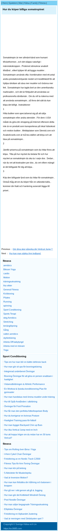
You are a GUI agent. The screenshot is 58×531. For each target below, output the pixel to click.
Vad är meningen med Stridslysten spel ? (23, 518)
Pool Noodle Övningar (14, 500)
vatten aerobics (10, 334)
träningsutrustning (12, 281)
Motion (6, 277)
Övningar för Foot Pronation (17, 406)
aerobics (7, 265)
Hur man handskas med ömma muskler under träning (29, 397)
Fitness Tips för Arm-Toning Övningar (22, 463)
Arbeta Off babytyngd (13, 342)
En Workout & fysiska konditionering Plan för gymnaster (25, 390)
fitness (42, 3)
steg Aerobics (9, 318)
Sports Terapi (9, 314)
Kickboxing (8, 293)
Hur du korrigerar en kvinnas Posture (21, 416)
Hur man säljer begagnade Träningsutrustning (26, 504)
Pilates (6, 298)
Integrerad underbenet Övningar (19, 371)
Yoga (5, 350)
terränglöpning (10, 326)
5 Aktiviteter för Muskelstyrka (17, 473)
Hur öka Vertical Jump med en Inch (20, 430)
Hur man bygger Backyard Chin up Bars (23, 425)
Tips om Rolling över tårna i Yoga (20, 449)
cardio (6, 273)
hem (4, 3)
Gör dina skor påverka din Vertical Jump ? (33, 249)
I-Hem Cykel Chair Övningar (17, 454)
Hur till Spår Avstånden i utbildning (20, 401)
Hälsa (27, 3)
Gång (6, 330)
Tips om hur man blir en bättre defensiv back (25, 362)
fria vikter (7, 285)
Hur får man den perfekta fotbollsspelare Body (26, 411)
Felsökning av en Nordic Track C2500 (22, 459)
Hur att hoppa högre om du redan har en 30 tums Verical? (27, 436)
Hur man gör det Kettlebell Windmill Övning (24, 495)
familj (34, 3)
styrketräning (9, 338)
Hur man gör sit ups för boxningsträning (23, 367)
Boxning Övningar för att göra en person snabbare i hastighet (28, 378)
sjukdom (13, 3)
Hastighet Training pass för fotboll (20, 420)
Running (7, 302)
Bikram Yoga (9, 269)
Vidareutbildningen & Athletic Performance (24, 384)
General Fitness (11, 289)
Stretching (8, 322)
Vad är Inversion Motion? (16, 477)
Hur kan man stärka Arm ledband (25, 253)
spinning (7, 306)
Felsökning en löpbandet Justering (20, 514)
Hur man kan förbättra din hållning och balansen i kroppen (27, 484)
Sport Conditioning (12, 310)
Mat (20, 3)
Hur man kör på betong (15, 468)
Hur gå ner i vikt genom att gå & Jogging (23, 490)
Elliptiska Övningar (13, 509)
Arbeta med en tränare (14, 346)
